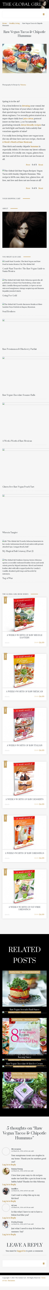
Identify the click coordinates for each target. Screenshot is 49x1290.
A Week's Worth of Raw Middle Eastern (24, 636)
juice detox (28, 118)
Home (4, 23)
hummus (34, 146)
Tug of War (7, 578)
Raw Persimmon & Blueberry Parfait (19, 349)
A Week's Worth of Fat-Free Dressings (24, 908)
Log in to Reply (9, 1165)
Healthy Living (14, 23)
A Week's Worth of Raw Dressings (24, 853)
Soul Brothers (8, 311)
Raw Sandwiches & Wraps (30, 972)
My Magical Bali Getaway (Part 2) (17, 551)
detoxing (26, 106)
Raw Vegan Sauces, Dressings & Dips (24, 1077)
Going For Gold (9, 295)
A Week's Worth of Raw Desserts (24, 799)
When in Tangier (10, 532)
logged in (21, 1251)
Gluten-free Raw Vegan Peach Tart (18, 487)
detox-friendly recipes (31, 125)
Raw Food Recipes (31, 1019)
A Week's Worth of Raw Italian (24, 745)
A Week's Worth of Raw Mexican (16, 142)
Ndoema (23, 85)
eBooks (7, 643)
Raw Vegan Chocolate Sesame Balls (18, 395)
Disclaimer (11, 1280)
